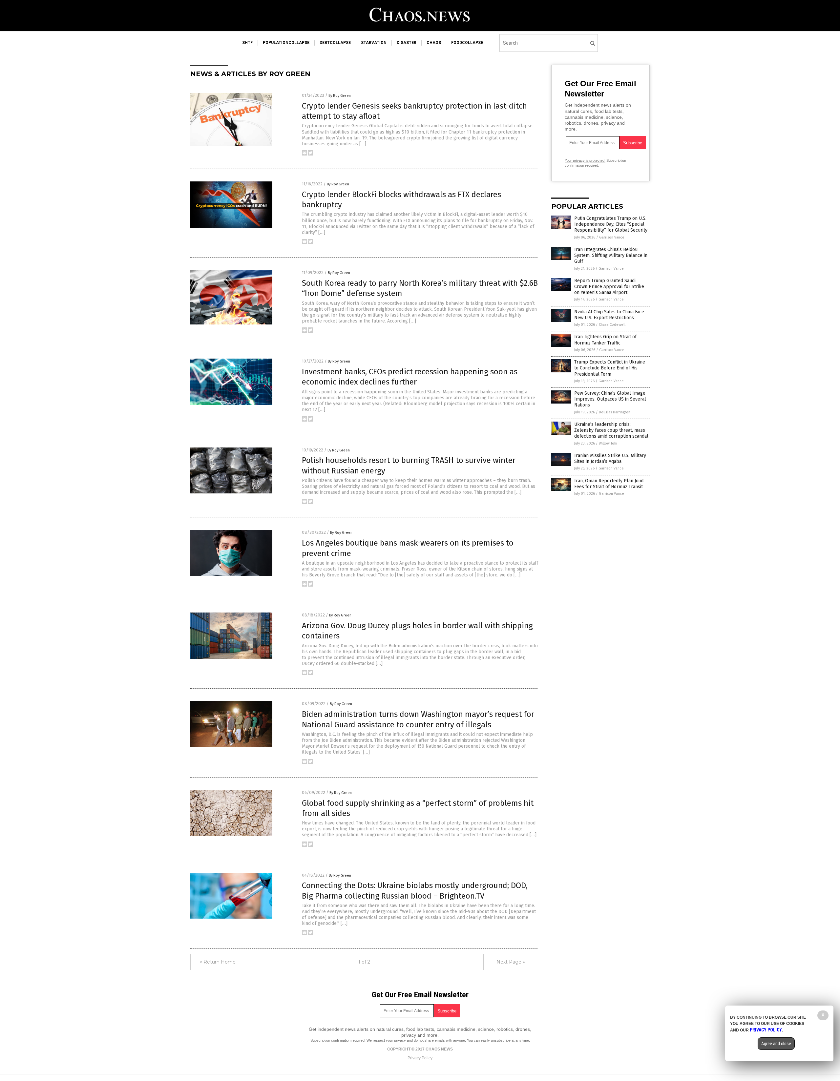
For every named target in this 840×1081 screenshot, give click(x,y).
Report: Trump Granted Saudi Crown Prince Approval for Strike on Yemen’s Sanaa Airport (609, 286)
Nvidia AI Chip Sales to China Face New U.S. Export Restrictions (609, 315)
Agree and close (776, 1043)
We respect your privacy (386, 1040)
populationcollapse (286, 42)
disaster (406, 42)
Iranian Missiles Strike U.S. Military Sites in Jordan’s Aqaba (610, 458)
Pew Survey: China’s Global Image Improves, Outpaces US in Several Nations (610, 399)
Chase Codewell (612, 324)
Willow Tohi (608, 443)
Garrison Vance (611, 237)
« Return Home (218, 962)
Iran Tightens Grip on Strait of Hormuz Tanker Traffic (605, 339)
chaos (434, 42)
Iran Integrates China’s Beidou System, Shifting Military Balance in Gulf (610, 255)
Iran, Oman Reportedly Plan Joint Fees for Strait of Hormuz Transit (609, 483)
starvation (374, 42)
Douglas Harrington (614, 412)
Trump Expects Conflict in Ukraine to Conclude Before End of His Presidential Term (609, 368)
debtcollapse (335, 42)
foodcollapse (467, 42)
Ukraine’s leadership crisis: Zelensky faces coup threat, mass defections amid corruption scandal (611, 430)
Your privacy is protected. (585, 160)
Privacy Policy (420, 1058)
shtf (247, 42)
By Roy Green (339, 96)
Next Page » (510, 962)
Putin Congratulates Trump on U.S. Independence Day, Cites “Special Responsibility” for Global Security (610, 224)
